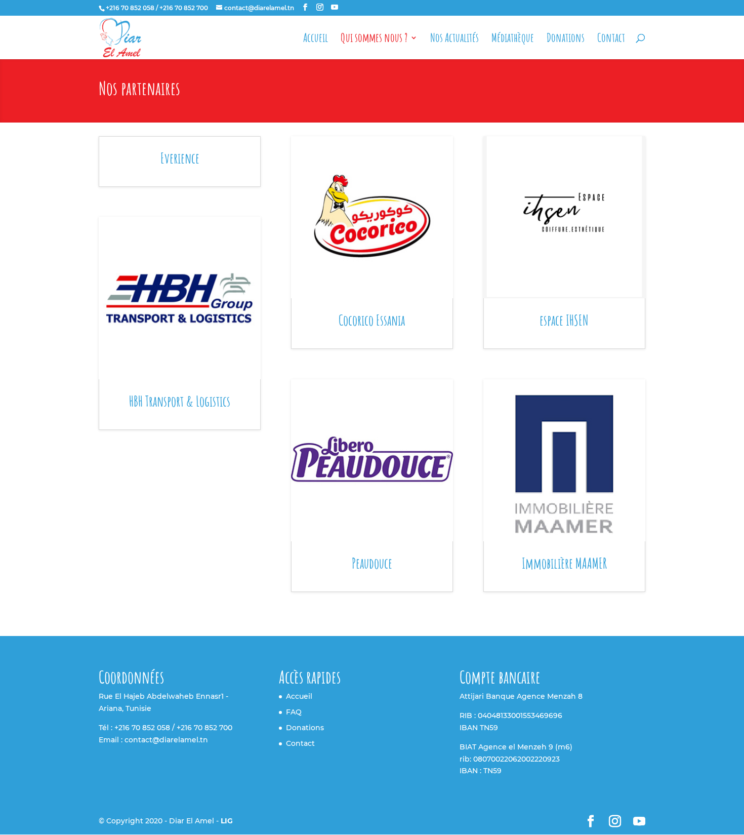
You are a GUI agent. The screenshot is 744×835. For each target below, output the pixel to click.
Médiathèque (512, 39)
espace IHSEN (564, 320)
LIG (227, 820)
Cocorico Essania (372, 320)
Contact (611, 39)
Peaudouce (372, 563)
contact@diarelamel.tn (166, 739)
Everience (179, 158)
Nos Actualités (454, 39)
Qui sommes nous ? (374, 39)
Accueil (315, 39)
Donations (566, 39)
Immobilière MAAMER (564, 563)
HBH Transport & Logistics (179, 401)
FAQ (294, 712)
